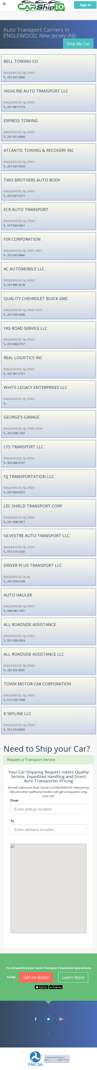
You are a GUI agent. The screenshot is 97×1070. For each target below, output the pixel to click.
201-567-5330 (16, 166)
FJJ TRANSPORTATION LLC (29, 476)
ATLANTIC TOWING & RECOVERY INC (39, 150)
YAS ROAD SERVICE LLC (25, 328)
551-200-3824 (16, 640)
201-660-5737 (16, 344)
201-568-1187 (16, 433)
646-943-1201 (16, 611)
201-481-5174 (16, 107)
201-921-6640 (16, 137)
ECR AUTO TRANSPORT (26, 209)
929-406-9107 (16, 463)
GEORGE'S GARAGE (21, 417)
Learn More (73, 977)
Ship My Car (78, 43)
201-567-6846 (16, 255)
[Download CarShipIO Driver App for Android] (55, 987)
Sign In (85, 5)
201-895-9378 (16, 285)
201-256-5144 (16, 581)
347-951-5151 (16, 374)
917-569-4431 (16, 225)
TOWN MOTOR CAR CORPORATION (37, 683)
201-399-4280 (16, 314)
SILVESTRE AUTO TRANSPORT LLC (36, 535)
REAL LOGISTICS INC (23, 357)
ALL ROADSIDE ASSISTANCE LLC (34, 654)
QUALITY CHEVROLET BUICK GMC (36, 298)
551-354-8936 (16, 729)
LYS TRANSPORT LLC (24, 446)
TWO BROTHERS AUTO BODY (32, 180)
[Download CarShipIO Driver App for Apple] (41, 987)
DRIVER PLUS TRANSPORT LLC (33, 565)
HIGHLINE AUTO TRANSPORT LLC (36, 91)
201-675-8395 (16, 670)
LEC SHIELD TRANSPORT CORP (33, 506)
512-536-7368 (16, 700)
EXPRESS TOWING (21, 120)
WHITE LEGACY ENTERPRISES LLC (35, 387)
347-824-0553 (16, 492)
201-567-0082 (16, 77)
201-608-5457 (16, 522)
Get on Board (36, 977)
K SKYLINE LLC (17, 713)
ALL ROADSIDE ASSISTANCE (30, 624)
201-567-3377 (16, 196)
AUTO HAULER (18, 595)
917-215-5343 (16, 552)
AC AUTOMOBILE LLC (24, 268)
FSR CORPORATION (22, 239)
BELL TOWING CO (21, 61)
